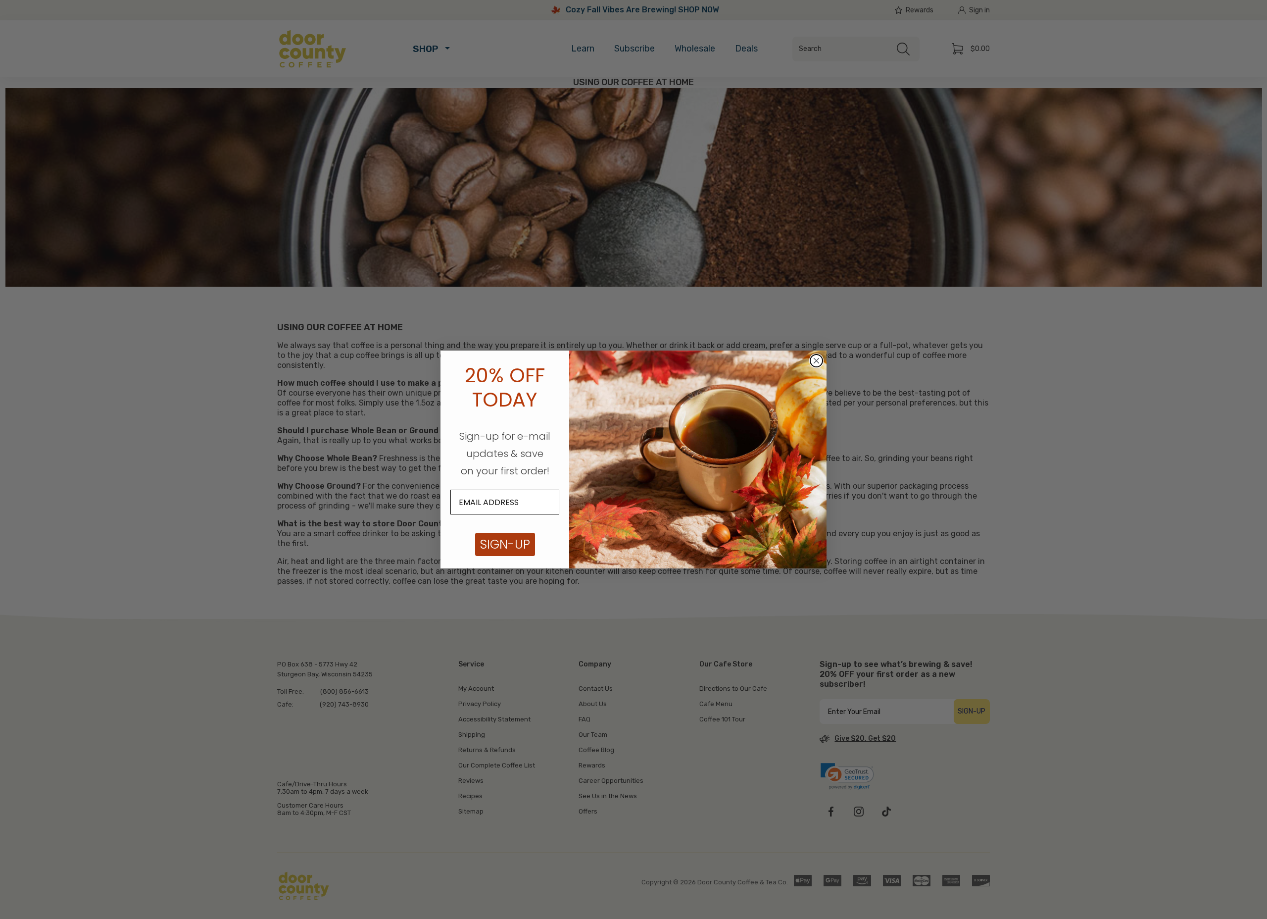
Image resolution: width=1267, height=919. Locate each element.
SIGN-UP (505, 544)
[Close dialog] (816, 361)
